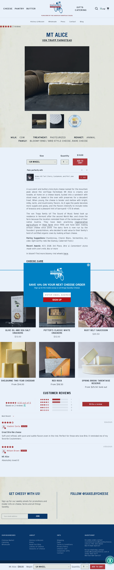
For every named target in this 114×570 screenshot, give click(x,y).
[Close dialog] (88, 265)
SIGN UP (57, 299)
